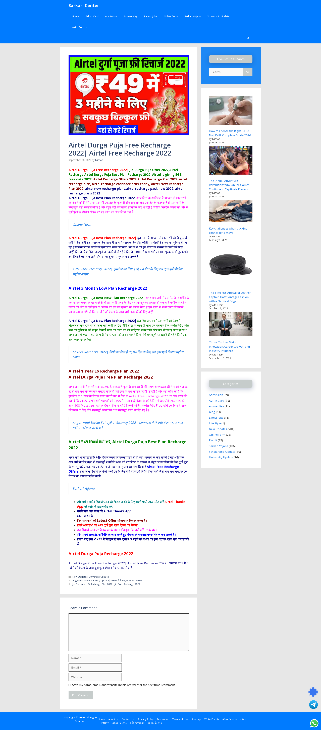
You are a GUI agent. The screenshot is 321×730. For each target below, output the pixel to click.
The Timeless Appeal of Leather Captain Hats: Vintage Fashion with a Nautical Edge (230, 297)
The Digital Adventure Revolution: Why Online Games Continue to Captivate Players (229, 185)
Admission (111, 16)
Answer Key (130, 16)
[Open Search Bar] (247, 38)
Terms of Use (180, 719)
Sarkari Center (84, 5)
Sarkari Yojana (193, 16)
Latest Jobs (150, 16)
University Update (99, 576)
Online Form (171, 16)
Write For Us (79, 27)
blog (212, 412)
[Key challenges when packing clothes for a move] (230, 212)
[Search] (247, 72)
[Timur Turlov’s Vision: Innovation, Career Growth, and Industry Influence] (230, 324)
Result (213, 440)
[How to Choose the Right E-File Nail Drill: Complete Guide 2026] (230, 111)
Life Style (215, 423)
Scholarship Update (218, 16)
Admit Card (92, 16)
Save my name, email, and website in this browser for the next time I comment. (124, 685)
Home (75, 16)
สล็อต (243, 719)
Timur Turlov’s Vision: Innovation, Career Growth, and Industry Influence (229, 346)
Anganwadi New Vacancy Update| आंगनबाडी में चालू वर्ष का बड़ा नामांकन (107, 580)
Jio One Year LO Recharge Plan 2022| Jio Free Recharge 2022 (106, 584)
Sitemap (196, 719)
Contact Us (128, 719)
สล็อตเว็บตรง (229, 719)
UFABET (104, 723)
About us (113, 719)
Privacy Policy (146, 719)
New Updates (80, 576)
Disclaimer (163, 719)
